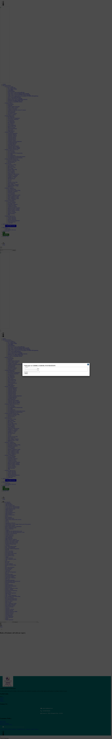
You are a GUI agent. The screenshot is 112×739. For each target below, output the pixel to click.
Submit (26, 373)
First (38, 368)
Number (26, 372)
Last (38, 369)
